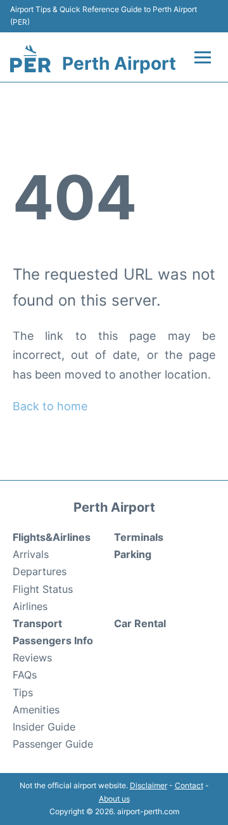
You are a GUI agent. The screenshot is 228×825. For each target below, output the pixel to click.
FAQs (25, 674)
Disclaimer (148, 785)
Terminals (138, 537)
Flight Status (43, 589)
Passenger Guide (53, 743)
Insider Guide (44, 726)
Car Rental (140, 623)
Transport (37, 623)
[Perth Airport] (30, 58)
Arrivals (31, 554)
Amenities (36, 709)
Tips (23, 692)
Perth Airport (119, 63)
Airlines (30, 606)
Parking (132, 554)
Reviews (32, 657)
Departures (39, 571)
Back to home (50, 406)
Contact (189, 785)
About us (114, 798)
